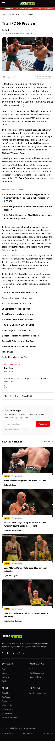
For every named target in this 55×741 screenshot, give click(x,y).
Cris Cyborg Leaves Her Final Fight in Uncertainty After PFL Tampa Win (28, 217)
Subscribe (42, 424)
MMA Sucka (35, 118)
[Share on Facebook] (4, 77)
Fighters (5, 677)
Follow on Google (45, 77)
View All (47, 441)
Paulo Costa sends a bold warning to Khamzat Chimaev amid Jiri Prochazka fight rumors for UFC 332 (27, 197)
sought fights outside (38, 237)
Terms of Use (28, 733)
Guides (5, 681)
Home (4, 14)
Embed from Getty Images (14, 357)
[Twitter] (5, 386)
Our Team (6, 697)
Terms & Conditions (10, 717)
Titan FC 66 (27, 396)
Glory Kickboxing (36, 677)
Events (5, 673)
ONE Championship (36, 673)
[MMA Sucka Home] (27, 3)
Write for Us (7, 705)
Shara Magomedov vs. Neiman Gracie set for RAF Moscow (28, 208)
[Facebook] (13, 653)
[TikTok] (24, 653)
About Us (5, 693)
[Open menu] (3, 3)
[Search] (51, 3)
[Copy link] (14, 77)
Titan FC (7, 396)
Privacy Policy (7, 709)
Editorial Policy (8, 713)
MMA (16, 396)
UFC (31, 669)
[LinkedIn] (8, 653)
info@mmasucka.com (37, 693)
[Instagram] (18, 653)
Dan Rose (8, 30)
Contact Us (6, 701)
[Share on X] (9, 77)
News (11, 14)
